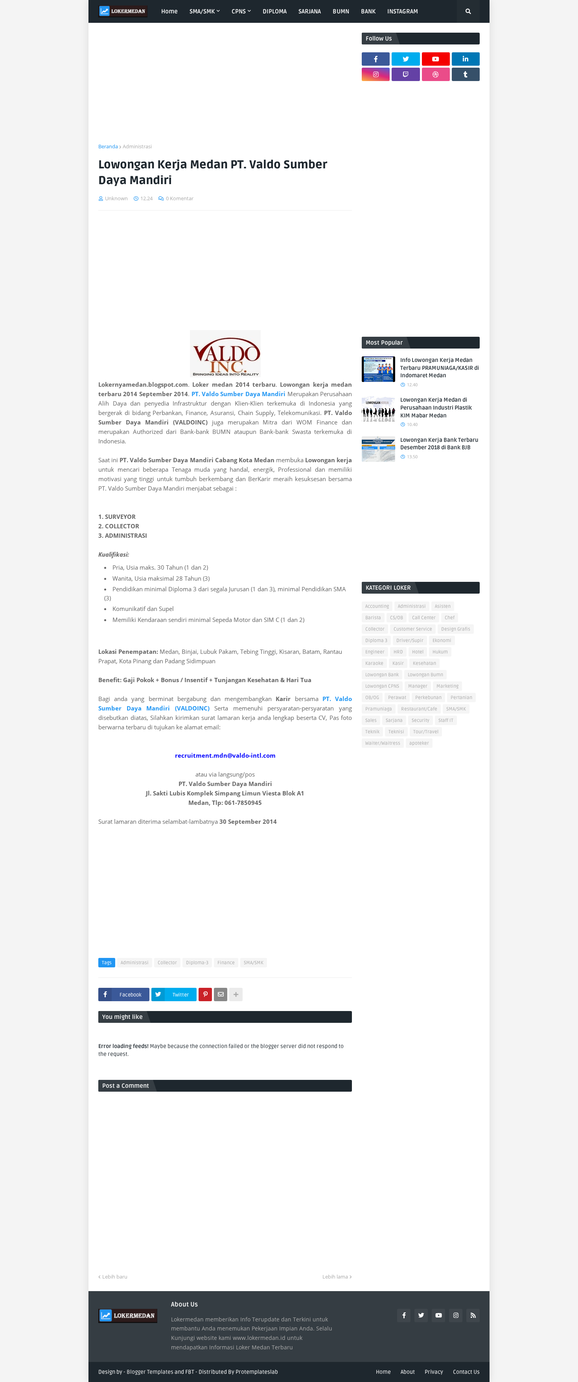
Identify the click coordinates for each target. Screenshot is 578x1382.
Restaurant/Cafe (419, 709)
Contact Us (466, 1372)
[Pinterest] (205, 994)
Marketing (447, 686)
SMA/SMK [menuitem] (202, 11)
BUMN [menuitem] (341, 11)
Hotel (417, 652)
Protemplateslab (257, 1372)
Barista (373, 618)
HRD (398, 652)
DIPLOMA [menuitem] (275, 11)
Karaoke (374, 663)
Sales (371, 720)
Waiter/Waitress (382, 743)
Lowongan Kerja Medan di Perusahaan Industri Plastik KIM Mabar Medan (436, 408)
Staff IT (445, 720)
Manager (417, 686)
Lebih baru (114, 1276)
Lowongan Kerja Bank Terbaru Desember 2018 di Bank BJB (439, 444)
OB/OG (372, 698)
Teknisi (396, 732)
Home (383, 1372)
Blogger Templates (150, 1372)
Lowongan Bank (382, 675)
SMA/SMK (253, 963)
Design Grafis (455, 629)
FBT (189, 1372)
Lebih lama (335, 1276)
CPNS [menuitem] (239, 11)
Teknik (372, 732)
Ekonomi (442, 641)
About (408, 1372)
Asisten (443, 606)
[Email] (220, 994)
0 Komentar (179, 198)
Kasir (398, 663)
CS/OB (396, 618)
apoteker (419, 743)
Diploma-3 (197, 963)
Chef (450, 618)
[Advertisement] (225, 88)
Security (420, 720)
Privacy (434, 1372)
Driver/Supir (409, 641)
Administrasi (137, 146)
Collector (167, 963)
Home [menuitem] (169, 11)
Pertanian (461, 698)
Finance (226, 963)
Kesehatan (424, 663)
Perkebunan (428, 698)
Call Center (424, 618)
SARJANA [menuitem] (309, 11)
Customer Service (413, 629)
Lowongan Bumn (425, 675)
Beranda (108, 146)
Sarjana (394, 720)
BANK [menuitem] (368, 11)
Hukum (440, 652)
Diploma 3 (376, 641)
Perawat (397, 698)
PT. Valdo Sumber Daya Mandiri (238, 394)
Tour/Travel (425, 732)
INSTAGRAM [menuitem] (402, 11)
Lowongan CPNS (382, 686)
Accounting (377, 606)
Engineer (375, 652)
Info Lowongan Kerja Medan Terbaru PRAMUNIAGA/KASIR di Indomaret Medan (439, 368)
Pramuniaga (378, 709)
